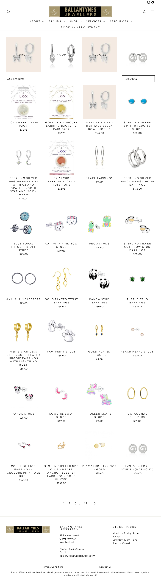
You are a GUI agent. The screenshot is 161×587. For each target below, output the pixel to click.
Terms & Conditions (52, 566)
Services (94, 21)
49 (85, 503)
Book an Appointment (80, 27)
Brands (55, 21)
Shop (74, 21)
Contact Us (105, 566)
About (35, 21)
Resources (119, 21)
